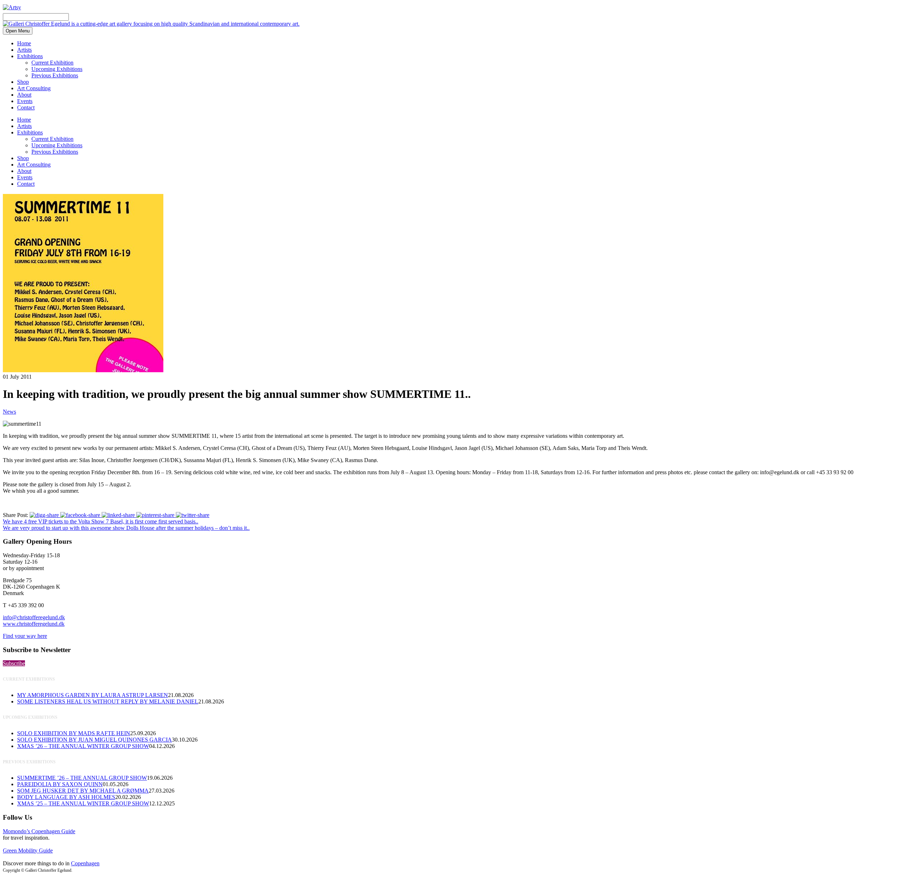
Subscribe (14, 663)
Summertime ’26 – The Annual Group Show (82, 778)
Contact (26, 107)
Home (24, 43)
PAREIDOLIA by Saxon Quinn (60, 784)
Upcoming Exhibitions (56, 69)
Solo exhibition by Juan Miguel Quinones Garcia (94, 740)
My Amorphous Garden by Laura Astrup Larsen (92, 695)
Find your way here (25, 636)
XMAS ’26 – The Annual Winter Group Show (83, 746)
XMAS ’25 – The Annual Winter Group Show (83, 803)
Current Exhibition (52, 63)
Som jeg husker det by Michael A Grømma (83, 791)
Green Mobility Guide (28, 850)
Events (24, 101)
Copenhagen (85, 863)
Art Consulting (34, 88)
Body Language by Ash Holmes (66, 797)
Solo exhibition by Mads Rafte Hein (73, 733)
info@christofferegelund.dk (34, 617)
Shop (23, 82)
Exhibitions (30, 56)
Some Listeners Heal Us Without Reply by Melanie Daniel (107, 701)
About (24, 95)
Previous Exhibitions (54, 75)
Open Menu (18, 31)
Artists (24, 50)
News (9, 412)
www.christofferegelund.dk (34, 624)
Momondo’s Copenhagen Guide (39, 831)
